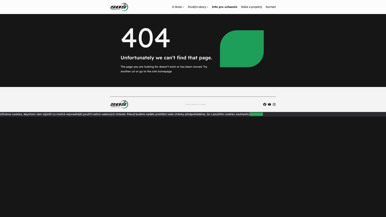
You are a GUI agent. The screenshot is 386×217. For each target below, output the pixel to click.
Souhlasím (256, 114)
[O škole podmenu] (183, 7)
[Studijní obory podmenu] (207, 7)
